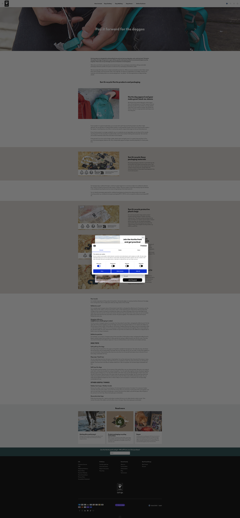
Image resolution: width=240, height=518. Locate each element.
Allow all (138, 271)
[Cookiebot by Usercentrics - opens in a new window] (141, 246)
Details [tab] (120, 250)
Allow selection (120, 271)
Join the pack (132, 280)
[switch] (113, 266)
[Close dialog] (142, 237)
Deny (102, 271)
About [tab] (138, 250)
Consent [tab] (101, 250)
